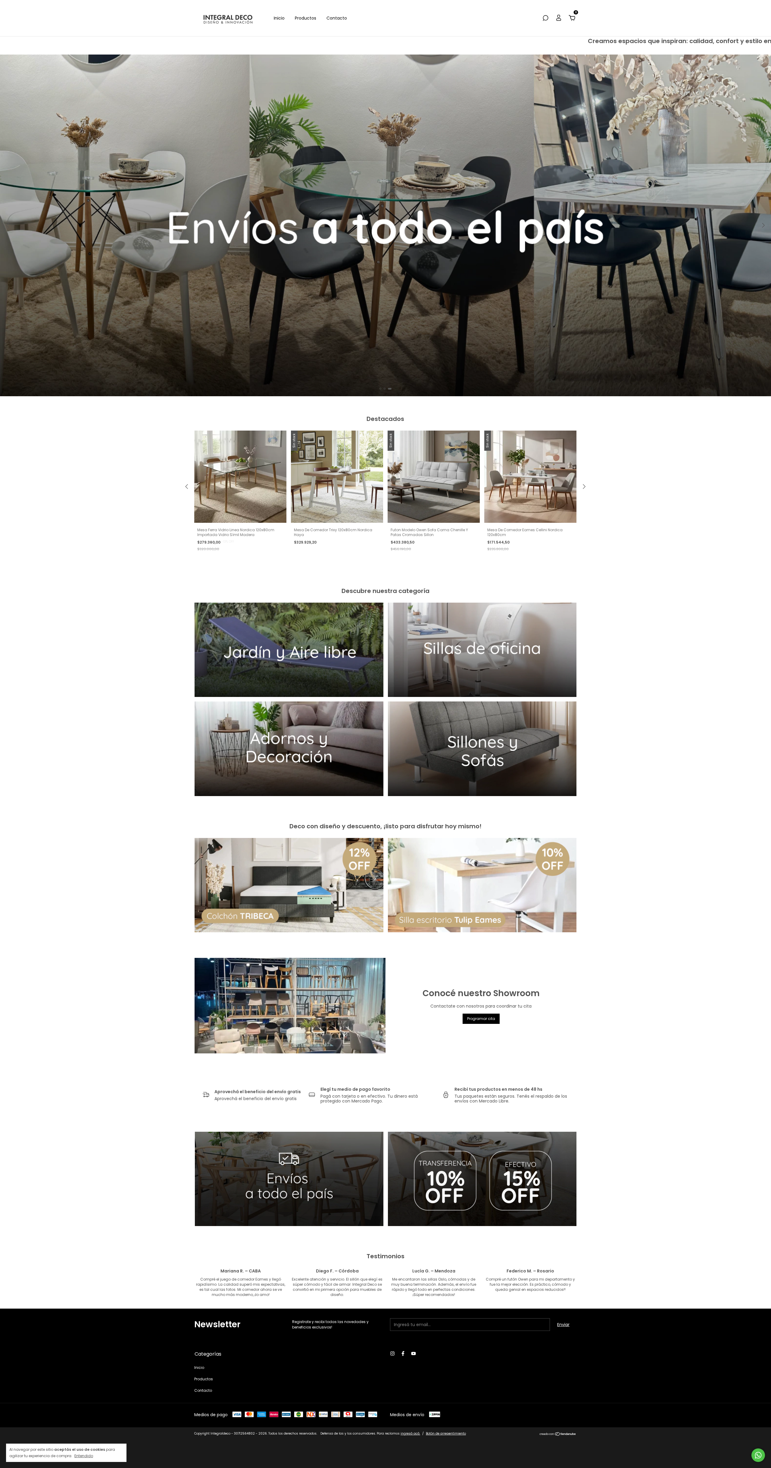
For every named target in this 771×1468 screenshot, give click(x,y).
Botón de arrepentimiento (446, 1433)
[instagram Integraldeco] (392, 1353)
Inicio (279, 18)
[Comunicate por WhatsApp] (758, 1455)
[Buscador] (545, 18)
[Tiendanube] (558, 1434)
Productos (305, 18)
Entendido (83, 1455)
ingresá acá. (410, 1433)
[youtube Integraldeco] (413, 1353)
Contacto (336, 18)
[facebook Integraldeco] (403, 1353)
